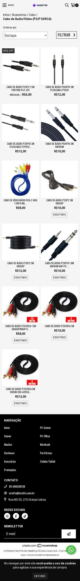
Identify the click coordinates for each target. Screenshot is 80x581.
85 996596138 (17, 486)
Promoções (10, 470)
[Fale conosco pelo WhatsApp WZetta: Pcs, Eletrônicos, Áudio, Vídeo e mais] (71, 549)
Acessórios (19, 14)
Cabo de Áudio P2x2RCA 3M (59, 326)
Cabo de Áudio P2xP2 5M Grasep (20, 265)
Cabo (32, 14)
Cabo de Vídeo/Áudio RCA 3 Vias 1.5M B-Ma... (20, 202)
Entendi (40, 576)
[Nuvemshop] (40, 547)
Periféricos (46, 453)
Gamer (7, 436)
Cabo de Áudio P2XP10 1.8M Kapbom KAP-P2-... (59, 265)
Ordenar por (9, 27)
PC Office (45, 436)
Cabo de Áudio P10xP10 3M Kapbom (60, 145)
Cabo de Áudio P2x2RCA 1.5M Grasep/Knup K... (20, 327)
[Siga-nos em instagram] (7, 516)
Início (6, 14)
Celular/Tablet (47, 461)
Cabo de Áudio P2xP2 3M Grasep (59, 202)
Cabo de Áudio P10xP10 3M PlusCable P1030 (60, 88)
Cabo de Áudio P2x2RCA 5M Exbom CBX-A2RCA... (20, 390)
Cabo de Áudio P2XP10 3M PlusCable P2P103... (20, 145)
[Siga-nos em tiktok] (25, 516)
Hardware (9, 453)
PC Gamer (45, 428)
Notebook (45, 444)
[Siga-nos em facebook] (16, 516)
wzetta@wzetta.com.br (22, 493)
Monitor (8, 444)
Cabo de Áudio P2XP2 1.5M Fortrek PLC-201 (20, 88)
